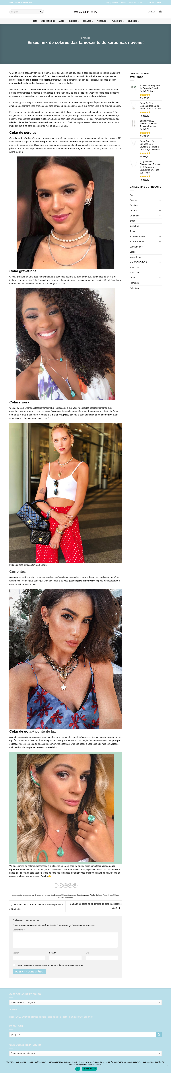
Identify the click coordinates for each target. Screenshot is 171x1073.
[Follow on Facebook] (145, 2)
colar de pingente (66, 280)
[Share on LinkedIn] (75, 885)
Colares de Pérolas (88, 895)
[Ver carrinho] (160, 12)
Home (34, 21)
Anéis (61, 21)
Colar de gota (20, 731)
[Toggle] (160, 195)
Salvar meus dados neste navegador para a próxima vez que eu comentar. (50, 965)
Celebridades (56, 895)
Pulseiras (117, 21)
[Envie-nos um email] (152, 2)
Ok (78, 1069)
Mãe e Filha (135, 257)
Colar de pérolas (22, 132)
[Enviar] (41, 12)
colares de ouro (29, 418)
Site (87, 953)
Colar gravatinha (22, 271)
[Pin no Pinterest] (70, 885)
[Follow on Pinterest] (158, 2)
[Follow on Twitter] (150, 2)
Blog (107, 2)
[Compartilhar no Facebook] (56, 885)
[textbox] (85, 1002)
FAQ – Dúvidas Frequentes (131, 2)
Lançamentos (136, 247)
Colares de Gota (74, 895)
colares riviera (26, 145)
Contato (115, 2)
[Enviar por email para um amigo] (65, 885)
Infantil (133, 221)
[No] (167, 1066)
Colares (87, 21)
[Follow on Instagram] (147, 2)
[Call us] (155, 2)
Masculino (134, 272)
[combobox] (85, 1002)
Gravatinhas (68, 898)
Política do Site (89, 1069)
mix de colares (22, 873)
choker (74, 142)
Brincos (73, 21)
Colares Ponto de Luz (104, 895)
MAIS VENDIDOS (48, 21)
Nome (16, 953)
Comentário (18, 930)
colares (27, 83)
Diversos (85, 38)
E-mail (52, 953)
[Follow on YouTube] (160, 2)
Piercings (101, 21)
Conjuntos (134, 216)
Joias (132, 231)
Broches (134, 205)
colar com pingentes (18, 584)
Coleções (132, 21)
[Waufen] (85, 12)
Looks (132, 252)
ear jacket (81, 148)
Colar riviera (19, 402)
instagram (75, 873)
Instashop (134, 226)
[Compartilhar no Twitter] (61, 885)
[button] (151, 12)
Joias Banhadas (137, 236)
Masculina (134, 267)
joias (47, 80)
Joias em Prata (137, 241)
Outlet (132, 278)
